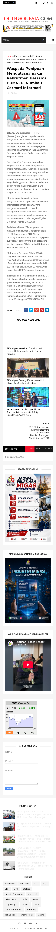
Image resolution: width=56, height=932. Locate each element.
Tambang (31, 909)
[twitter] (44, 3)
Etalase (17, 56)
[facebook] (39, 3)
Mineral (35, 899)
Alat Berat (10, 883)
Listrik (24, 899)
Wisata (41, 915)
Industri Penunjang (14, 894)
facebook (47, 449)
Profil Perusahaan (13, 909)
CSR (36, 883)
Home (10, 56)
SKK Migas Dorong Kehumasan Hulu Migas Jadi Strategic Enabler (26, 382)
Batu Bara (24, 883)
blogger (29, 449)
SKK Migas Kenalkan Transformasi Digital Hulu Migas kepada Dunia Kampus (24, 351)
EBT (7, 889)
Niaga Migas (11, 904)
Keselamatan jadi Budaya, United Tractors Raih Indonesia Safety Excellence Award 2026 (24, 412)
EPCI (16, 889)
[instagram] (36, 3)
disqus (38, 449)
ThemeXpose (24, 928)
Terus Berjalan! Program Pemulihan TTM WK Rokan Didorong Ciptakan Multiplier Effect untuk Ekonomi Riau (31, 852)
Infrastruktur (11, 899)
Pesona (25, 904)
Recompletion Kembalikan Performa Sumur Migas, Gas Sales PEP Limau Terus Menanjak (34, 814)
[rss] (52, 3)
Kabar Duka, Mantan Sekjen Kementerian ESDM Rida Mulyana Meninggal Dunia (34, 865)
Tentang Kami (26, 915)
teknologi (10, 915)
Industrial (32, 894)
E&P (45, 883)
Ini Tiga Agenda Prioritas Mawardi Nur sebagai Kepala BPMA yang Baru (33, 826)
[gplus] (48, 3)
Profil (36, 904)
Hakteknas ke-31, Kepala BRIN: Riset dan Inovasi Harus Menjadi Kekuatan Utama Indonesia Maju (33, 838)
